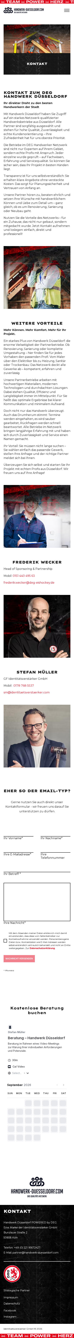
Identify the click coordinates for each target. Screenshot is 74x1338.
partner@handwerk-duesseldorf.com (36, 1252)
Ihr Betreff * (12, 874)
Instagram (10, 1316)
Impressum (11, 1297)
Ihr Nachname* (52, 838)
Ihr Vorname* (13, 838)
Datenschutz (12, 1303)
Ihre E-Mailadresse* (17, 854)
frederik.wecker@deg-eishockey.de (29, 582)
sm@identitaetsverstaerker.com (27, 692)
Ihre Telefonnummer (53, 856)
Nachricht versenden (19, 958)
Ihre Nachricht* (15, 923)
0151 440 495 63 (24, 576)
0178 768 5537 (23, 685)
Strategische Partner (17, 1290)
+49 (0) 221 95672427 (27, 1247)
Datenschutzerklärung (42, 948)
